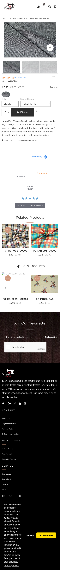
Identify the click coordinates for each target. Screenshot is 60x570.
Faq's (4, 489)
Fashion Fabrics (16, 18)
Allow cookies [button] (46, 535)
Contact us (6, 474)
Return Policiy (8, 449)
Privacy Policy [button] (11, 565)
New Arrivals (7, 454)
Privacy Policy (8, 429)
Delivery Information (10, 434)
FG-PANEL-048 (44, 299)
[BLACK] (6, 94)
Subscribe (51, 337)
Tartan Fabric (31, 18)
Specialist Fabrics (9, 459)
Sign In (5, 484)
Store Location (9, 140)
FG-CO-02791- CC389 (15, 299)
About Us (6, 418)
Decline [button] (30, 535)
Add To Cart (22, 112)
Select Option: (27, 99)
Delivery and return (29, 140)
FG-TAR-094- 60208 (15, 250)
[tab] (30, 186)
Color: (4, 99)
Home (4, 18)
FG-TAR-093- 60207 (44, 250)
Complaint (6, 479)
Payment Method (9, 424)
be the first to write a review (30, 205)
